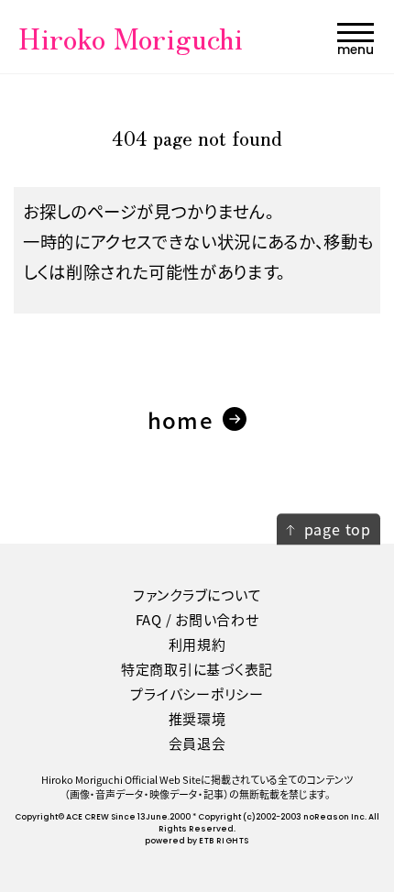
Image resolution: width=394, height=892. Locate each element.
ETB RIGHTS (223, 841)
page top (337, 529)
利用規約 (197, 644)
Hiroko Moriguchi (130, 37)
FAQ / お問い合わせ (197, 619)
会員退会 (197, 743)
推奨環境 (197, 718)
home (180, 419)
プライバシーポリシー (197, 693)
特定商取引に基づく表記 (197, 668)
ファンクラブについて (197, 594)
